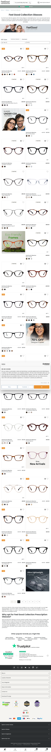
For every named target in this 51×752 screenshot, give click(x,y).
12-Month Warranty (25, 6)
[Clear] (29, 74)
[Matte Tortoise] (7, 228)
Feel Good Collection (15, 39)
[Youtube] (25, 667)
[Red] (5, 197)
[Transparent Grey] (26, 197)
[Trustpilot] (6, 706)
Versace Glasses (28, 640)
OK (41, 386)
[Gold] (2, 504)
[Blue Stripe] (29, 443)
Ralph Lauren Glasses (32, 638)
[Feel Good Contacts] (5, 2)
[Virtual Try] (21, 48)
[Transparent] (29, 289)
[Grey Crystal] (31, 259)
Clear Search (24, 39)
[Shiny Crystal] (31, 136)
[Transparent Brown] (31, 412)
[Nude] (29, 228)
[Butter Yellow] (31, 504)
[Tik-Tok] (36, 667)
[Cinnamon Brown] (26, 504)
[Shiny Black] (26, 136)
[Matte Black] (5, 105)
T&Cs (14, 744)
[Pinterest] (33, 667)
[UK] (24, 713)
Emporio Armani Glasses (39, 637)
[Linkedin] (29, 667)
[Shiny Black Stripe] (5, 474)
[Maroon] (26, 443)
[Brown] (31, 197)
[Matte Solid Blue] (29, 320)
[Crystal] (12, 74)
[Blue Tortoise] (2, 166)
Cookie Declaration (26, 744)
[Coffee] (7, 74)
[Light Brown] (29, 197)
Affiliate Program (35, 744)
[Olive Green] (9, 74)
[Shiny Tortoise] (29, 136)
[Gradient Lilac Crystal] (29, 105)
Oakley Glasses (21, 638)
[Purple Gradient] (7, 443)
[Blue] (34, 74)
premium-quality (44, 621)
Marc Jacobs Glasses (10, 638)
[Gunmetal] (7, 504)
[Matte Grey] (7, 105)
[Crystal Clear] (7, 197)
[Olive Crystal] (29, 166)
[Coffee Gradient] (5, 443)
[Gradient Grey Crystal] (31, 166)
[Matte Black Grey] (2, 105)
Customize (24, 386)
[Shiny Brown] (2, 474)
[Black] (5, 74)
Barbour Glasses (9, 637)
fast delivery (12, 625)
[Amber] (14, 74)
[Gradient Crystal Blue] (31, 105)
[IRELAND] (27, 713)
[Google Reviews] (16, 706)
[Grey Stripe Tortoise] (2, 597)
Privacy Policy (19, 744)
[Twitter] (17, 667)
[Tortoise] (2, 74)
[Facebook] (14, 667)
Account (15, 750)
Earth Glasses (28, 637)
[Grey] (2, 289)
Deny (9, 386)
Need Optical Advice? (45, 2)
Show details (44, 382)
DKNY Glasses (19, 637)
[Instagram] (21, 667)
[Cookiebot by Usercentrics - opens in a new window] (43, 364)
